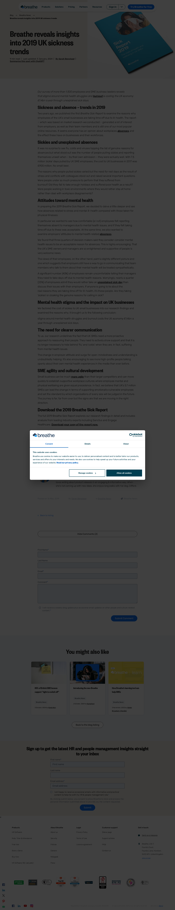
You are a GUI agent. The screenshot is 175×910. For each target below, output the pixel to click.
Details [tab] (88, 444)
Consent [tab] (49, 444)
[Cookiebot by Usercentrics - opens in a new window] (131, 435)
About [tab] (126, 444)
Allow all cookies (124, 473)
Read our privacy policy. (67, 463)
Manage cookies (85, 473)
